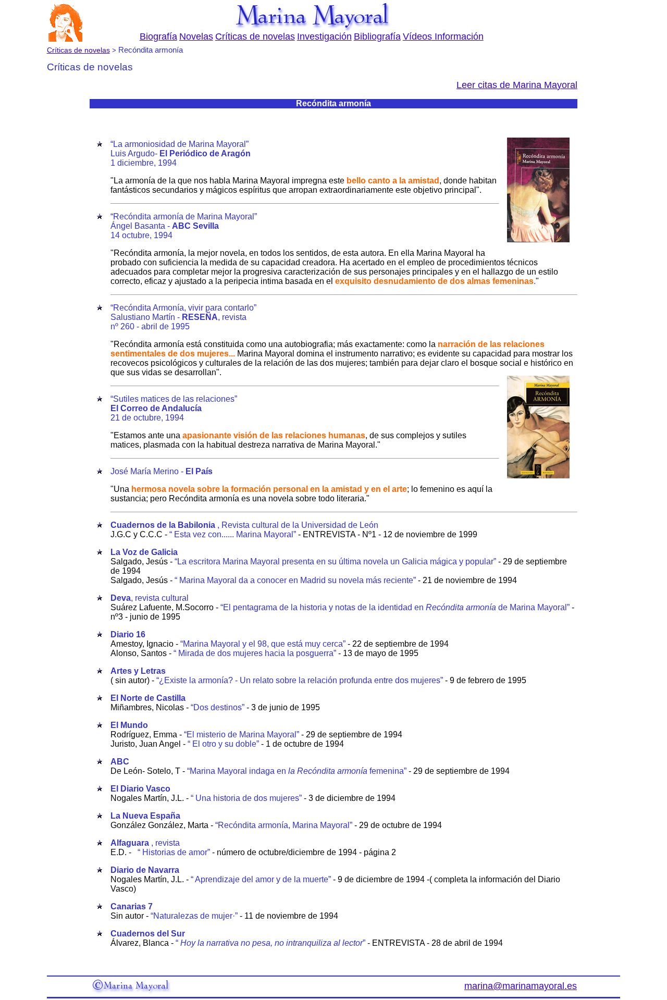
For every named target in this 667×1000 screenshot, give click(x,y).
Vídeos (417, 36)
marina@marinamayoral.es (520, 986)
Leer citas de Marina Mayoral (516, 85)
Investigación (324, 36)
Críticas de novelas (255, 36)
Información (458, 36)
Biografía (158, 36)
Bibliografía (377, 36)
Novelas (196, 36)
